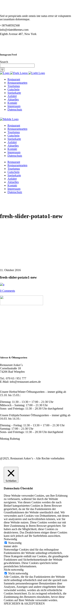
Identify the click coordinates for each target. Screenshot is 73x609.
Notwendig (15, 542)
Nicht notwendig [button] (14, 569)
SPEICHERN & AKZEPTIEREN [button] (24, 603)
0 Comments (7, 290)
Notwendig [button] (10, 539)
